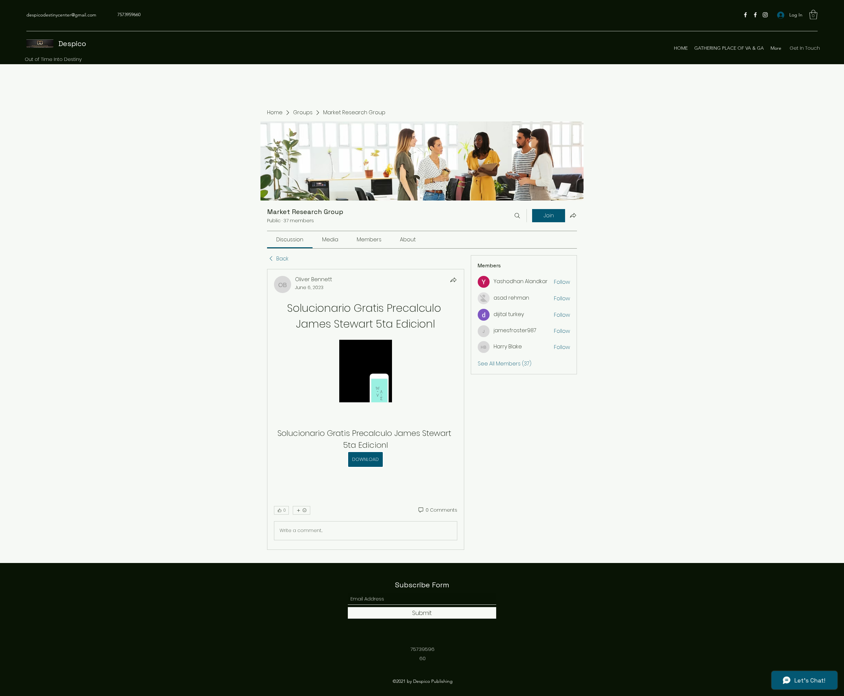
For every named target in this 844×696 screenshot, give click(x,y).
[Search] (517, 215)
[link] (289, 239)
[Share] (453, 280)
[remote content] (365, 372)
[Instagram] (765, 15)
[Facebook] (745, 15)
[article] (365, 409)
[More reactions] (301, 510)
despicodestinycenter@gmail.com (61, 15)
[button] (813, 14)
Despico (72, 43)
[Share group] (573, 215)
